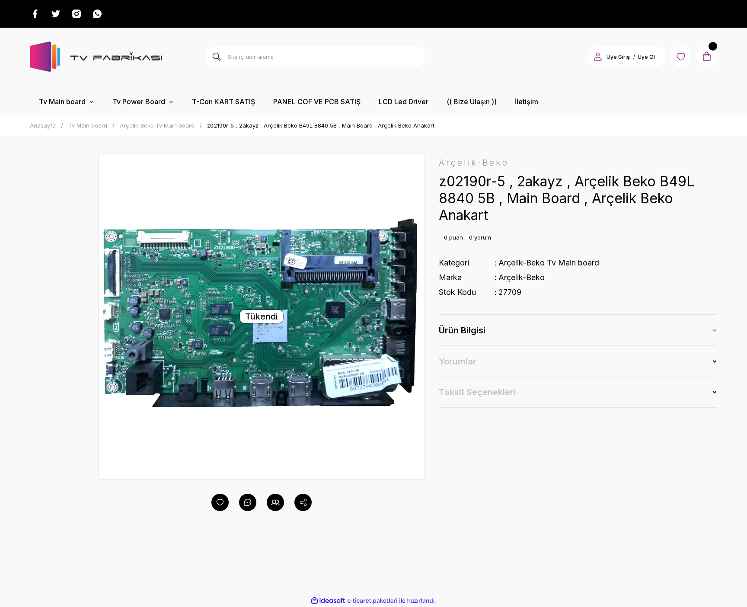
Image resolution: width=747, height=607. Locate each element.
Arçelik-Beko (521, 277)
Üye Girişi (619, 57)
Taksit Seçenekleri (477, 392)
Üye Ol (646, 57)
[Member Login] (598, 56)
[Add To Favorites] (220, 502)
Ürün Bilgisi (462, 330)
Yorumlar (457, 361)
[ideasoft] (328, 601)
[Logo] (96, 57)
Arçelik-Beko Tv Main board (548, 262)
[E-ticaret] (372, 600)
